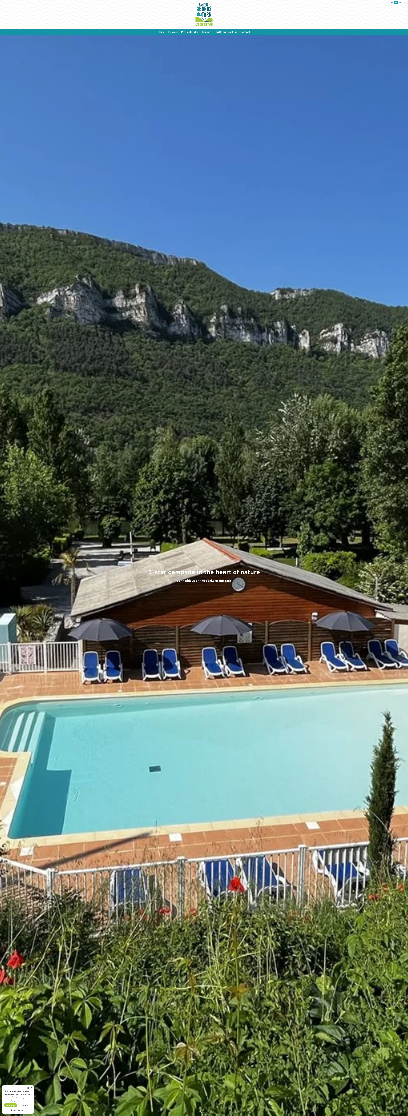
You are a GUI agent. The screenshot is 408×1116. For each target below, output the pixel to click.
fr (392, 3)
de (400, 3)
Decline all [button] (25, 1105)
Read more (19, 1101)
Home (161, 32)
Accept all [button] (11, 1105)
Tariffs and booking (225, 32)
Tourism (206, 32)
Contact (245, 32)
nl (404, 3)
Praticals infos (189, 32)
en (396, 3)
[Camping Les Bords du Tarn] (204, 14)
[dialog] (18, 1099)
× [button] (31, 1088)
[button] (18, 1110)
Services (173, 32)
